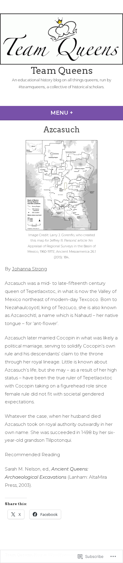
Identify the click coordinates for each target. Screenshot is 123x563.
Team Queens (62, 70)
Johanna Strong (29, 269)
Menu (78, 113)
